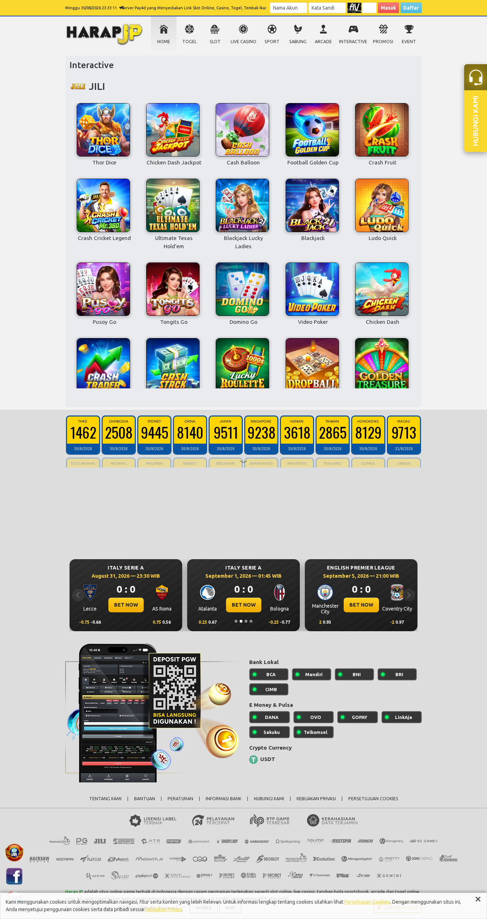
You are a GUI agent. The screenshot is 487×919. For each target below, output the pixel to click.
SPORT (272, 41)
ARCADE (323, 41)
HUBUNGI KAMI (269, 798)
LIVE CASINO (243, 41)
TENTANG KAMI (105, 798)
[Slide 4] (251, 621)
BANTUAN (144, 798)
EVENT (409, 41)
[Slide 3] (246, 621)
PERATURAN (180, 798)
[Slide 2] (241, 621)
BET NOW (126, 605)
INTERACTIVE (353, 41)
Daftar (411, 8)
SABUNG (298, 41)
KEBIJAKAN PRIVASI (316, 798)
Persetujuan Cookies (367, 902)
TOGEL (189, 41)
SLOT (215, 41)
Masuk (388, 8)
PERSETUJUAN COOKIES (373, 798)
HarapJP (74, 891)
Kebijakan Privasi (163, 909)
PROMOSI (383, 41)
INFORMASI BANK (223, 798)
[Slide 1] (236, 621)
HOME (163, 41)
